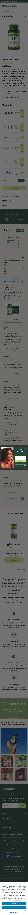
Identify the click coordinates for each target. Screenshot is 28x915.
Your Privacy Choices (13, 912)
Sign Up (20, 461)
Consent (13, 903)
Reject (13, 908)
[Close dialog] (25, 448)
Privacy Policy (8, 900)
